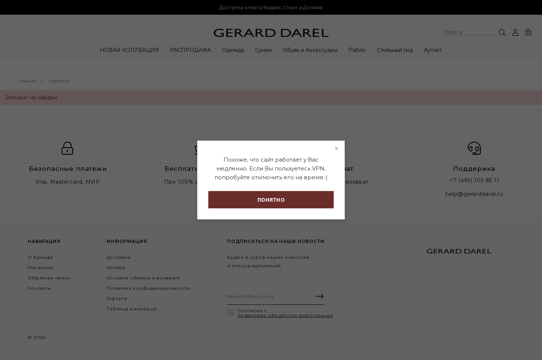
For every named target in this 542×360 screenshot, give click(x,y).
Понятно (271, 199)
